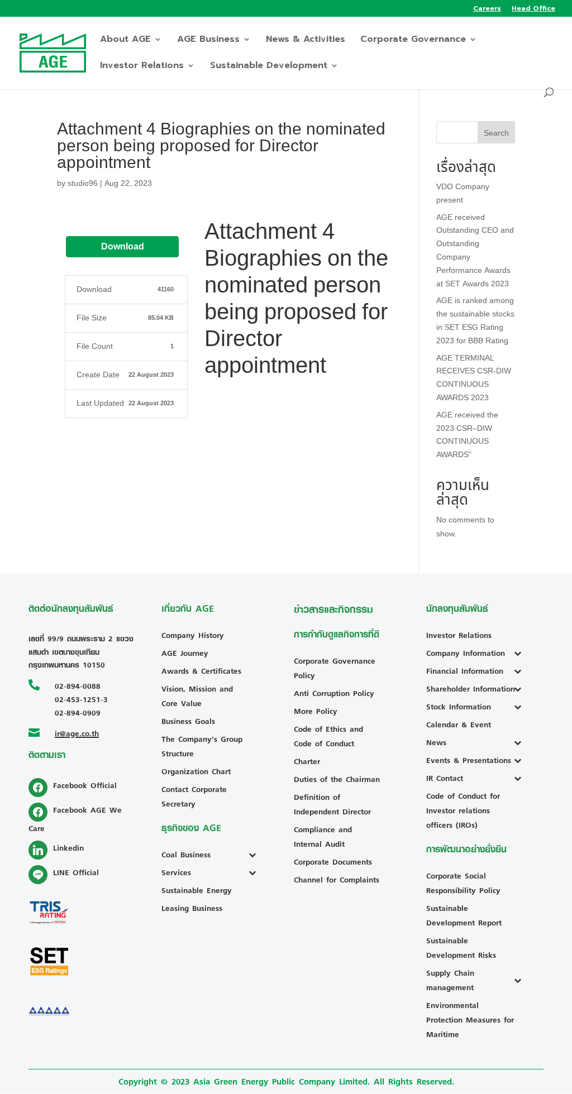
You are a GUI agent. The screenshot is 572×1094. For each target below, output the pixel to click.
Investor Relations (142, 66)
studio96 (83, 183)
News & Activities (305, 40)
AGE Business (208, 40)
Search (496, 133)
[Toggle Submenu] (255, 854)
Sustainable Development (268, 66)
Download (122, 246)
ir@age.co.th (77, 733)
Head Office (533, 9)
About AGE (125, 40)
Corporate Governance (413, 40)
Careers (487, 9)
